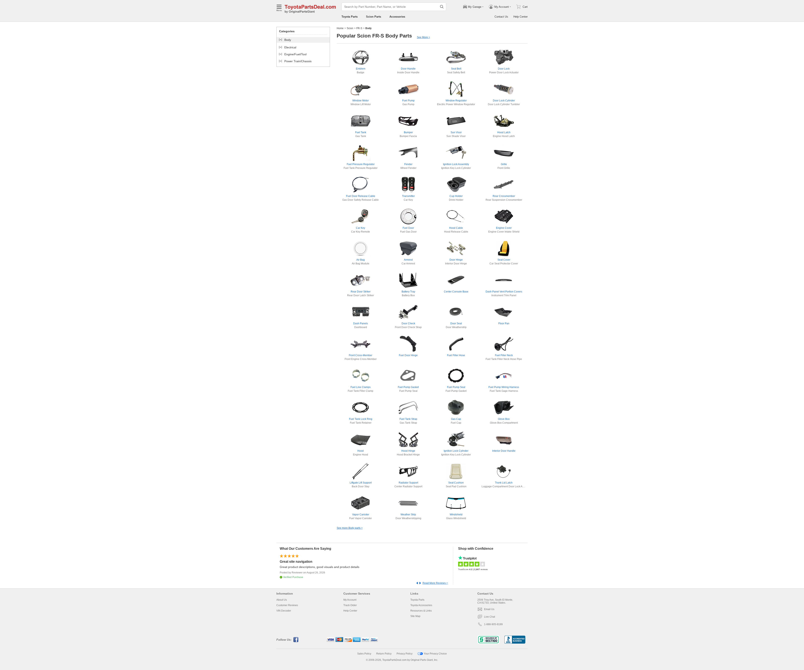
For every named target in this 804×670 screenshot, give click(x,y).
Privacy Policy (404, 653)
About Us (281, 599)
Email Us (489, 609)
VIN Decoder (283, 610)
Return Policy (384, 653)
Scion (350, 28)
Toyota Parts (349, 16)
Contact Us (501, 16)
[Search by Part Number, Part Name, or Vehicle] (441, 6)
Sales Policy (364, 653)
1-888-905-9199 (493, 624)
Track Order (350, 605)
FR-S (359, 28)
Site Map (415, 616)
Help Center (520, 16)
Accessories (397, 16)
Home (340, 28)
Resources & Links (421, 610)
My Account (349, 599)
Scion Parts (373, 16)
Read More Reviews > (435, 583)
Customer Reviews (287, 605)
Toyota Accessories (421, 605)
